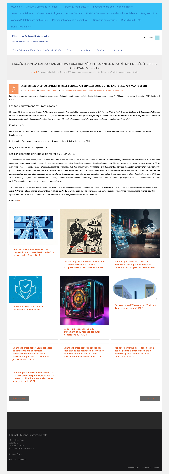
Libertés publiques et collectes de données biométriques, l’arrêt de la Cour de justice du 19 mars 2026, (33, 252)
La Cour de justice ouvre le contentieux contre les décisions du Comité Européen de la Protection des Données (84, 264)
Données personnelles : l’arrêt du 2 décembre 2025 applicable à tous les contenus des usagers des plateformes (134, 264)
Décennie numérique (104, 20)
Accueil (34, 72)
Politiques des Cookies (17, 459)
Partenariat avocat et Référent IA (69, 20)
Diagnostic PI (148, 13)
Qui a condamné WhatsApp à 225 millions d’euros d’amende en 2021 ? (135, 307)
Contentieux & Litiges (48, 13)
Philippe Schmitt (29, 90)
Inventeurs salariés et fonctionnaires (112, 6)
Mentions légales (15, 454)
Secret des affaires (21, 13)
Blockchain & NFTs (131, 20)
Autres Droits (73, 13)
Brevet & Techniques (75, 6)
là (19, 201)
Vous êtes (16, 6)
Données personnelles (48, 90)
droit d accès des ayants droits (95, 90)
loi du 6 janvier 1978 (115, 90)
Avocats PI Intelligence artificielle (28, 20)
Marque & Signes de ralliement (42, 6)
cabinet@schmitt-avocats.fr (23, 448)
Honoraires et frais (21, 26)
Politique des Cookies (150, 468)
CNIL (63, 90)
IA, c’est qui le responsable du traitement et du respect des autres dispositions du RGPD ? (83, 331)
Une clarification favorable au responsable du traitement (28, 308)
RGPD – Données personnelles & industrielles (110, 13)
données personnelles (74, 90)
